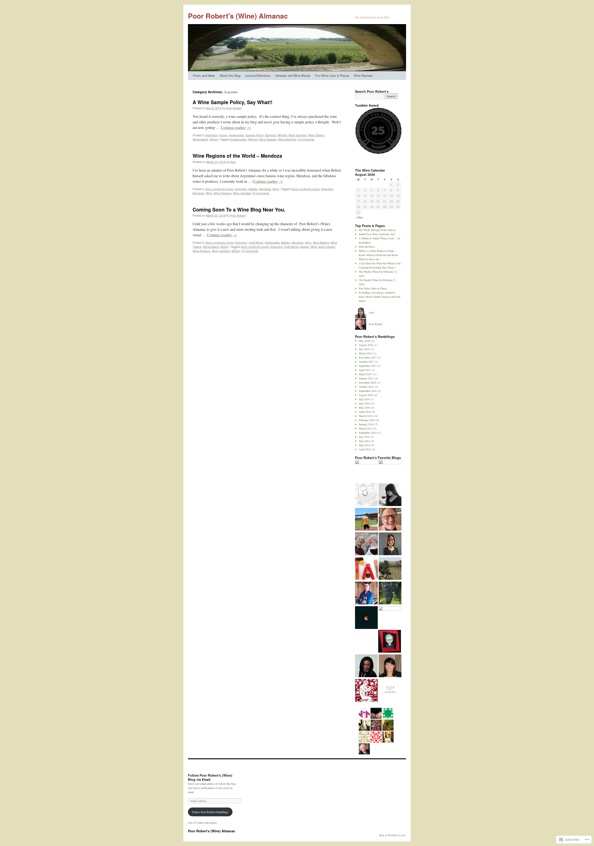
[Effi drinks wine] (390, 495)
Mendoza (198, 193)
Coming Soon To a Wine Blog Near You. (239, 209)
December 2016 (367, 382)
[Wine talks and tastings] (366, 544)
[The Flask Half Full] (366, 471)
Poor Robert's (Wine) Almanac (238, 16)
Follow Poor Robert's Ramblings (210, 812)
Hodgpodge (236, 135)
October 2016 (366, 386)
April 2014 (365, 449)
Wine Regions (223, 193)
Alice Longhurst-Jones (219, 189)
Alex (233, 162)
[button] (378, 130)
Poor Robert (233, 108)
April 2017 (365, 370)
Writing (235, 251)
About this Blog (230, 75)
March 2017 (365, 374)
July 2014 (364, 437)
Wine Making (321, 242)
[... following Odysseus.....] (366, 691)
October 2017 (366, 361)
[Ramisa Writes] (366, 618)
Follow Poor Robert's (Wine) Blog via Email (210, 777)
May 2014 (364, 445)
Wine (275, 189)
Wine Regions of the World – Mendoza (237, 155)
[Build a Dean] (366, 520)
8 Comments (261, 193)
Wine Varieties (242, 193)
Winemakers (200, 139)
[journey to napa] (390, 544)
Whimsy (282, 135)
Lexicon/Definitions (258, 75)
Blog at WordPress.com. (392, 835)
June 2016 (364, 403)
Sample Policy (254, 135)
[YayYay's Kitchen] (390, 617)
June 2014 (364, 441)
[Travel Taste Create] (389, 642)
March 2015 (365, 428)
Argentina (327, 189)
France (223, 135)
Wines (214, 139)
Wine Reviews (363, 75)
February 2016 (367, 420)
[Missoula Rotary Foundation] (390, 471)
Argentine (211, 135)
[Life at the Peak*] (366, 495)
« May (359, 217)
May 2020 (364, 341)
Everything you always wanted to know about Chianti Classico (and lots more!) (379, 297)
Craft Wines (256, 242)
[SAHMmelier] (390, 569)
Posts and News (204, 75)
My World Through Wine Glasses (377, 230)
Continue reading (236, 127)
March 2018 (365, 353)
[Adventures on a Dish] (390, 691)
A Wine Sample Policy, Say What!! (232, 102)
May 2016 (364, 407)
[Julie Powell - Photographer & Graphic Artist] (390, 666)
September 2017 (368, 366)
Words (224, 247)
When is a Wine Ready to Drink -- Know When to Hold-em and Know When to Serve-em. (378, 255)
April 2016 (365, 411)
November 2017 (368, 357)
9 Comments (306, 139)
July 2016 (364, 399)
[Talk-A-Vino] (366, 569)
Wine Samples (297, 135)
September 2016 (368, 391)
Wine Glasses (268, 139)
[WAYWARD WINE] (366, 593)
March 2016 (365, 416)
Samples (270, 135)
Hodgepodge (238, 139)
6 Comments (250, 251)
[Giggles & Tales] (366, 666)
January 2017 (366, 378)
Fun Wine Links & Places (332, 75)
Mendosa (265, 189)
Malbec (253, 189)
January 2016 (366, 424)
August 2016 (366, 395)
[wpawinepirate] (390, 593)
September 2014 (368, 432)
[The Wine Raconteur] (390, 520)
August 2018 (366, 345)
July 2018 (364, 349)
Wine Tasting (316, 135)
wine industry (327, 247)
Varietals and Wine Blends (292, 75)
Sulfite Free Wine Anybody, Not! (377, 234)
